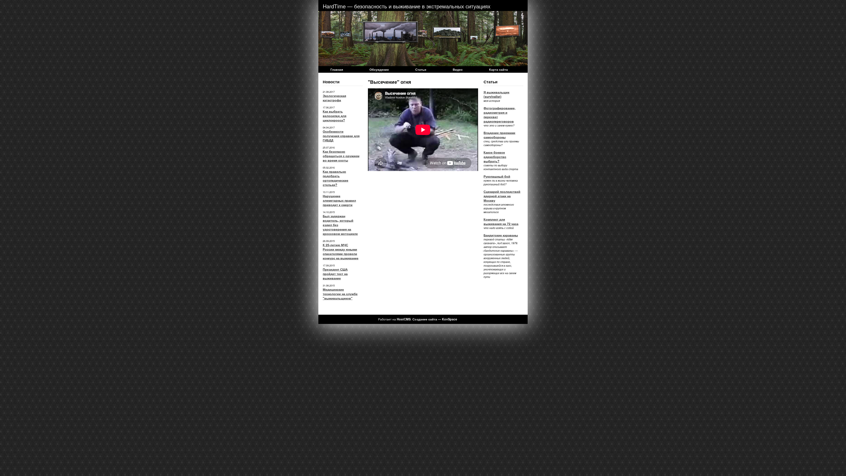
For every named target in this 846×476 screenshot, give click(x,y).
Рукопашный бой (497, 176)
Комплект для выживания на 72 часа (501, 221)
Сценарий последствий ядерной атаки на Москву (502, 196)
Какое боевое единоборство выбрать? (495, 156)
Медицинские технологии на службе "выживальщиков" (340, 293)
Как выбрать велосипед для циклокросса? (334, 115)
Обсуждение (379, 69)
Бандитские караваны (501, 235)
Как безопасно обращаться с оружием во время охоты (341, 155)
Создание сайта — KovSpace (434, 319)
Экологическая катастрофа (334, 97)
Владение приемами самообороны (499, 134)
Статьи (420, 69)
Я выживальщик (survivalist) (496, 94)
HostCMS (404, 319)
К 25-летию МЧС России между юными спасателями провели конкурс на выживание (340, 251)
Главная (336, 69)
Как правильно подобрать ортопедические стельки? (335, 178)
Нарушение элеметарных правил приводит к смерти (339, 200)
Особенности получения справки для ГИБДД (341, 135)
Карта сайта (498, 69)
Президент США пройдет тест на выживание (335, 273)
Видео (458, 69)
